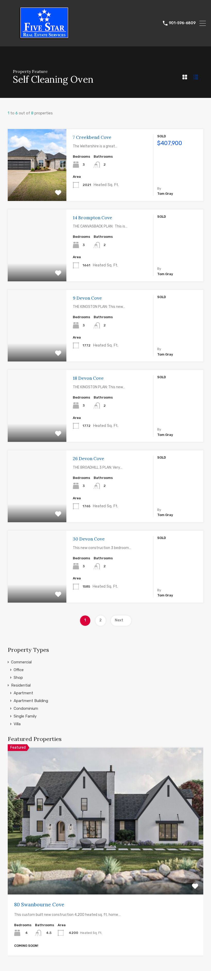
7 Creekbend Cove (92, 137)
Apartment (23, 693)
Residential (21, 685)
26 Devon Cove (88, 458)
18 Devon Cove (88, 378)
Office (19, 670)
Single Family (25, 716)
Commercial (21, 662)
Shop (18, 677)
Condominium (26, 708)
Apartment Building (31, 700)
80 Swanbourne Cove (39, 904)
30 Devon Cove (89, 539)
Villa (17, 724)
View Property (37, 186)
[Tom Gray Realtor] (43, 40)
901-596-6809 (182, 23)
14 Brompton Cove (92, 218)
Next (119, 620)
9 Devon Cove (87, 298)
